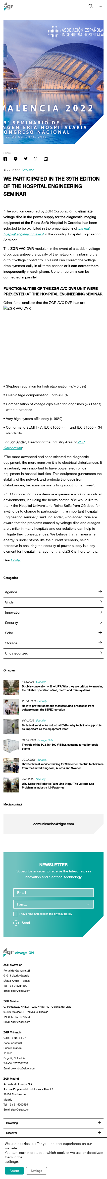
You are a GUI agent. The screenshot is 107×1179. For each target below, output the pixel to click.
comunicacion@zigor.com (53, 824)
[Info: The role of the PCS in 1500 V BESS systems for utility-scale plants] (12, 746)
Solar (9, 633)
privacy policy (63, 914)
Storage (11, 643)
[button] (91, 6)
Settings (36, 1171)
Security (27, 170)
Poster (16, 560)
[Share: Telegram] (15, 159)
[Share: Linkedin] (46, 159)
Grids (9, 602)
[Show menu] (102, 6)
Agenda (11, 592)
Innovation (13, 612)
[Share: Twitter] (25, 159)
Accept (14, 1171)
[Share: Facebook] (5, 159)
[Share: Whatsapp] (35, 159)
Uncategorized (16, 653)
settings (11, 1161)
